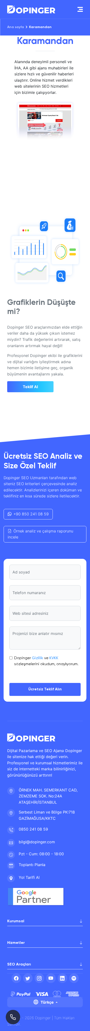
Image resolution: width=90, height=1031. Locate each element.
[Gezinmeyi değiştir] (80, 9)
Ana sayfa (15, 27)
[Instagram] (39, 978)
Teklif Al (30, 386)
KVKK (53, 658)
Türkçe (47, 1002)
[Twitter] (28, 978)
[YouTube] (51, 978)
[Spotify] (74, 978)
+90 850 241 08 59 (31, 514)
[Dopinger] (31, 9)
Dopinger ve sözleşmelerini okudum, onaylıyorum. (46, 661)
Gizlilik (37, 658)
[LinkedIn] (62, 978)
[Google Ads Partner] (38, 896)
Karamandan (40, 27)
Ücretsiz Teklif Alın (45, 689)
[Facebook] (16, 978)
